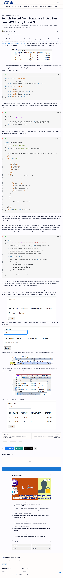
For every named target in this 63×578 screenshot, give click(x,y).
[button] (2, 2)
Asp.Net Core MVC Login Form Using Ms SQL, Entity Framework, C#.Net (29, 505)
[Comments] (45, 480)
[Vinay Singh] (10, 31)
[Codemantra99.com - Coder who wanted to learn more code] (8, 2)
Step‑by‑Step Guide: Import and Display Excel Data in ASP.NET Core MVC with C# (32, 516)
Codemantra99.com (11, 575)
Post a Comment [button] (31, 469)
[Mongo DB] (26, 7)
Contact (25, 571)
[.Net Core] (5, 442)
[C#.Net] (50, 7)
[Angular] (8, 7)
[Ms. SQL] (20, 7)
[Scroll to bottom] (60, 571)
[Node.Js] (14, 7)
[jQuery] (55, 7)
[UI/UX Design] (34, 7)
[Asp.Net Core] (43, 7)
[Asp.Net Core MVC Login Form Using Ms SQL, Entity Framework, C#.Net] (17, 436)
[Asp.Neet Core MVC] (28, 502)
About (3, 571)
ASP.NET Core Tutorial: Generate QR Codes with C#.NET (30, 536)
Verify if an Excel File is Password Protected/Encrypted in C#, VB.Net (32, 529)
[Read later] (55, 31)
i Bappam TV (58, 575)
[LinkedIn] (5, 564)
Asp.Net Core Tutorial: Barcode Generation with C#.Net (30, 523)
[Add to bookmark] (49, 480)
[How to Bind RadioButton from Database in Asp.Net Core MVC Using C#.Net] (46, 436)
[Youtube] (3, 564)
